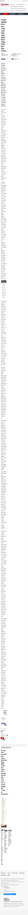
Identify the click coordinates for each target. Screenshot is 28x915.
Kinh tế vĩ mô (15, 873)
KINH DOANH (20, 13)
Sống (8, 875)
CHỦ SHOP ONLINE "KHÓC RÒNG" (17, 6)
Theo (3, 718)
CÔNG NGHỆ (4, 16)
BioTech (12, 10)
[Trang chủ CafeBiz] (1, 13)
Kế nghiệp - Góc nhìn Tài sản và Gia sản (18, 8)
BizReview (12, 4)
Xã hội (11, 55)
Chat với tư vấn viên (9, 894)
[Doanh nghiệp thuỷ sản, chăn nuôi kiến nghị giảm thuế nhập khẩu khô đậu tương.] (3, 281)
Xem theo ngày (3, 731)
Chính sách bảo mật (4, 886)
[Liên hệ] (13, 59)
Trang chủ (3, 873)
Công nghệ (3, 875)
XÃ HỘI (5, 13)
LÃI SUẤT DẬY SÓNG (20, 4)
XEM (2, 738)
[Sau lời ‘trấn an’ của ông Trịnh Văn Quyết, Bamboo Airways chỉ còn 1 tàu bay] (10, 830)
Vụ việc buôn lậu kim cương (21, 10)
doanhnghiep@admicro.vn (10, 891)
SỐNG (10, 16)
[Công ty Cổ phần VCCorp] (7, 899)
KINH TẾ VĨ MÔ (12, 13)
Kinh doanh (22, 873)
